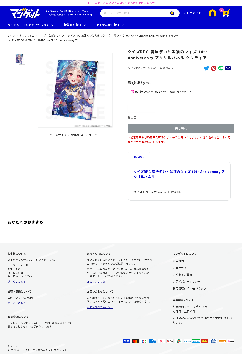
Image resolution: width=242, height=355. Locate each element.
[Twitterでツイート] (206, 68)
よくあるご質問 (182, 274)
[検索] (175, 13)
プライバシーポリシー (187, 281)
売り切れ (181, 128)
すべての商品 (26, 35)
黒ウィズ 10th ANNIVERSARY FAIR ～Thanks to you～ (146, 35)
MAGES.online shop (81, 14)
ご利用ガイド (193, 13)
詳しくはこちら (17, 281)
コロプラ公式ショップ (56, 14)
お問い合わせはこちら (100, 306)
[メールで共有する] (228, 68)
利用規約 (178, 261)
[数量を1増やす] (152, 108)
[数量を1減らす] (132, 108)
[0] (228, 13)
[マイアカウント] (212, 13)
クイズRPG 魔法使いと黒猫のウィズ (89, 35)
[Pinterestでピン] (213, 68)
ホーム (11, 35)
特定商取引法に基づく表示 (189, 288)
